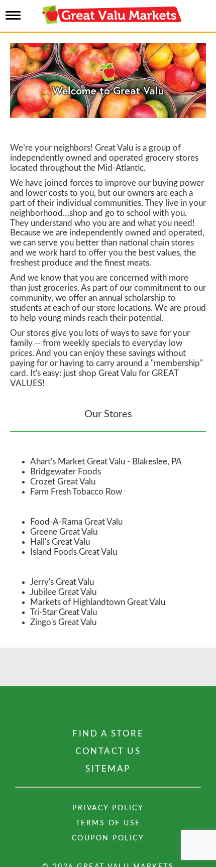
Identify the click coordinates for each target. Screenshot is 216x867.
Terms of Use (108, 823)
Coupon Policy (108, 838)
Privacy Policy (108, 808)
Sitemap (108, 769)
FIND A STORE (108, 733)
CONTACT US (108, 751)
